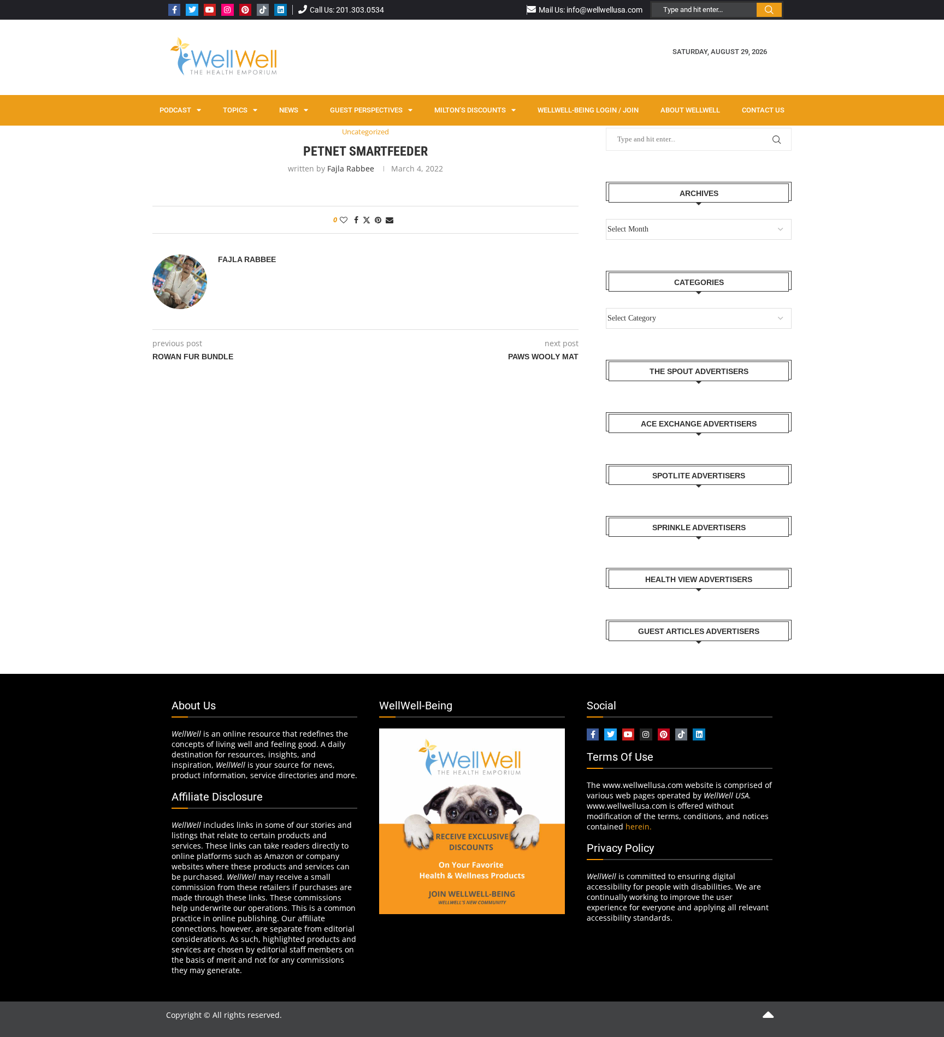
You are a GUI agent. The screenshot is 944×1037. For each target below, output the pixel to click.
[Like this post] (343, 220)
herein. (639, 826)
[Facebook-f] (174, 10)
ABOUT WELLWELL (690, 110)
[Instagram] (227, 10)
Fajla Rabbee (350, 168)
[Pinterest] (245, 10)
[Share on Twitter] (366, 220)
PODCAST (175, 110)
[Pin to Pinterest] (378, 220)
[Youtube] (210, 10)
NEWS (288, 110)
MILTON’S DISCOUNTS (470, 110)
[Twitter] (192, 10)
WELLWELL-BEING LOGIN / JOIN (588, 110)
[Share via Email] (389, 220)
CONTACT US (763, 110)
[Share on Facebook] (356, 220)
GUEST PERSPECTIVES (366, 110)
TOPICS (235, 110)
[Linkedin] (280, 10)
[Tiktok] (263, 10)
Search (769, 10)
